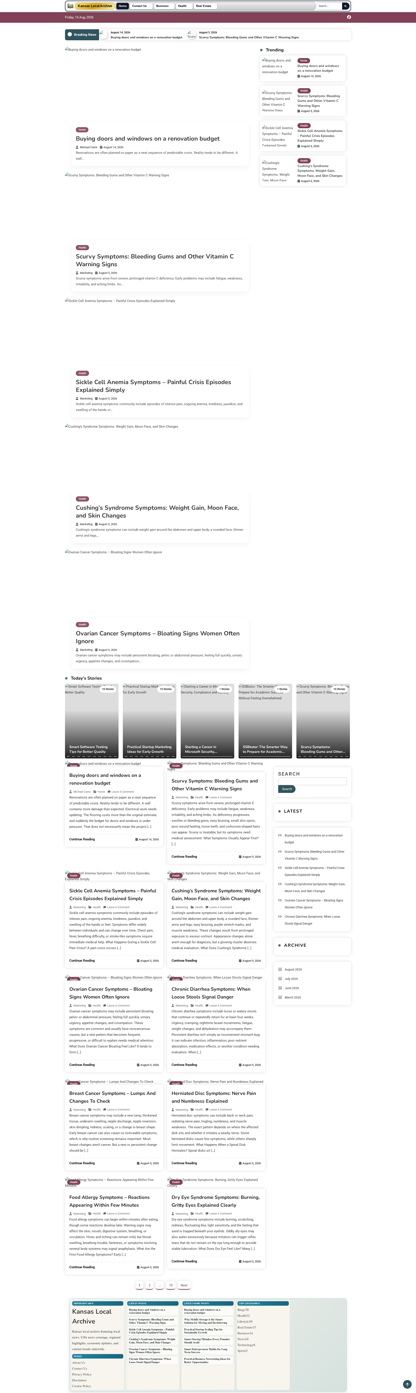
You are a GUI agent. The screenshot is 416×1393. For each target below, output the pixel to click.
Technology (245, 1345)
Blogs (241, 1309)
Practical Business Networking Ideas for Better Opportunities (207, 1360)
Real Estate (203, 6)
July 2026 (291, 979)
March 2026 (293, 997)
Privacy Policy (82, 1374)
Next (184, 1285)
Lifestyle (243, 1321)
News (241, 1339)
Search (289, 774)
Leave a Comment (123, 791)
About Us (78, 1362)
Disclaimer (79, 1380)
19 (170, 1285)
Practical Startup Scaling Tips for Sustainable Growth (203, 1331)
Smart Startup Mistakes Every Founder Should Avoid (207, 1340)
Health (182, 6)
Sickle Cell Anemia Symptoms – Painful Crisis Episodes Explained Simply (153, 386)
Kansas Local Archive (95, 6)
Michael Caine (88, 147)
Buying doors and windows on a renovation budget (146, 37)
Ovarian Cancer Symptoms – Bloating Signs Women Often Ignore (158, 637)
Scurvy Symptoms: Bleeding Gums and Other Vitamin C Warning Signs (249, 37)
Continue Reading (82, 839)
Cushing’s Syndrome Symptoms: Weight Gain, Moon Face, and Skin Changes (157, 512)
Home (123, 6)
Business (162, 6)
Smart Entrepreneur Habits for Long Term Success (205, 1350)
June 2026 (292, 988)
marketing (86, 272)
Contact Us (139, 6)
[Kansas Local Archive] (70, 6)
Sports (241, 1350)
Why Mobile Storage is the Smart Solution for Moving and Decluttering (205, 1321)
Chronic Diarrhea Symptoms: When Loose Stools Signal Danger (312, 920)
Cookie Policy (81, 1386)
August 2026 (293, 969)
